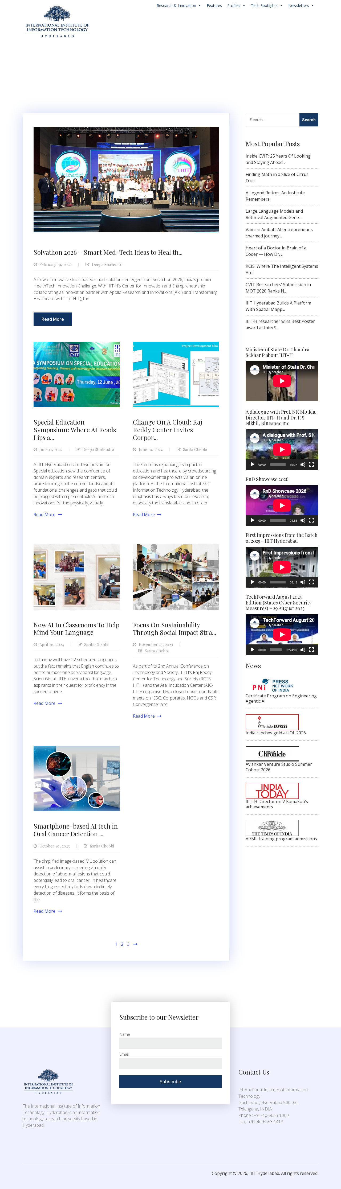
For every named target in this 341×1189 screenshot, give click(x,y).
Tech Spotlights (264, 5)
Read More (53, 319)
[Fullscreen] (311, 464)
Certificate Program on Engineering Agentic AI (281, 698)
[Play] (252, 464)
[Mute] (303, 464)
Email (124, 1054)
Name (124, 1034)
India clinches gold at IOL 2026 (276, 733)
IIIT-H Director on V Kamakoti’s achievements (277, 804)
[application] (282, 449)
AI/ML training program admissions (281, 839)
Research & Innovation (176, 5)
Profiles (233, 5)
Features (214, 5)
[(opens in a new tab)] (272, 680)
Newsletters (298, 5)
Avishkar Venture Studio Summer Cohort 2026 (279, 766)
